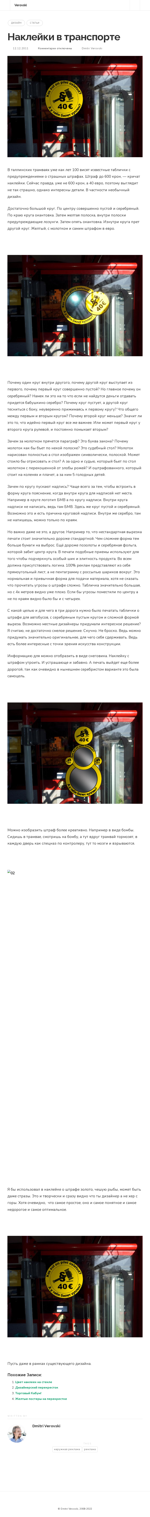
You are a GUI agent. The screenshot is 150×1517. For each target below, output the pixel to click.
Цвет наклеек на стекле (33, 1382)
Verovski (20, 5)
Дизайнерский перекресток (36, 1387)
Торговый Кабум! (28, 1393)
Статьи (34, 23)
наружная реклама (67, 1449)
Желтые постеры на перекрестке (41, 1399)
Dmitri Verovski (92, 48)
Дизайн (16, 23)
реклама (90, 1449)
